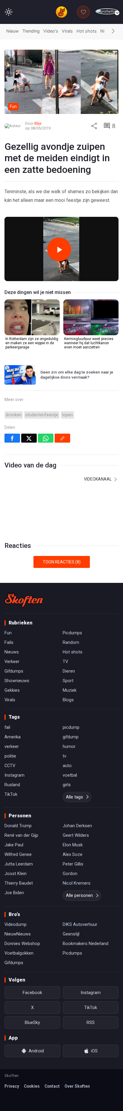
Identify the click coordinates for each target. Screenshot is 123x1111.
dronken (13, 414)
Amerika (12, 737)
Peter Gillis (73, 864)
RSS (91, 1022)
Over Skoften (77, 1086)
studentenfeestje (41, 414)
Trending (31, 30)
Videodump (15, 924)
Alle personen (79, 895)
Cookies (32, 1086)
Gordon (70, 873)
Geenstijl (71, 934)
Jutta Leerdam (18, 864)
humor (69, 746)
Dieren (69, 671)
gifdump (71, 737)
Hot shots (86, 30)
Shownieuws (16, 680)
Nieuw (12, 30)
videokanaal (98, 479)
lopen (67, 414)
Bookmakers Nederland (85, 943)
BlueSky (32, 1022)
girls (67, 784)
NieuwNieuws (17, 934)
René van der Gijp (21, 835)
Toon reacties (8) (62, 562)
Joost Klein (15, 873)
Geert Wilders (76, 835)
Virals (67, 30)
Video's (50, 30)
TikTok (10, 794)
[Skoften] (23, 599)
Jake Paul (13, 845)
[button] (113, 31)
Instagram (14, 775)
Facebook (32, 992)
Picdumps (72, 632)
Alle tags (74, 797)
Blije (37, 123)
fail (7, 727)
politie (10, 756)
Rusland (12, 784)
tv (64, 756)
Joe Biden (14, 892)
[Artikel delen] (94, 126)
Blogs (68, 699)
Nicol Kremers (76, 883)
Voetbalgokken (18, 953)
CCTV (9, 765)
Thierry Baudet (18, 883)
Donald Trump (18, 825)
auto (67, 765)
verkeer (11, 746)
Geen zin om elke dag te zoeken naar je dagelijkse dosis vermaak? (76, 375)
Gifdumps (13, 671)
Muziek (69, 690)
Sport (68, 680)
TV (65, 661)
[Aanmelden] (107, 11)
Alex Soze (72, 854)
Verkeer (11, 661)
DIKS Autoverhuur (80, 924)
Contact (52, 1086)
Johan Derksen (77, 825)
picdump (71, 727)
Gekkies (12, 690)
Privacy (11, 1086)
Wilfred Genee (18, 854)
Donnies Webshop (22, 943)
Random (71, 642)
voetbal (70, 775)
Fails (8, 642)
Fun (8, 632)
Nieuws (11, 652)
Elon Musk (73, 845)
